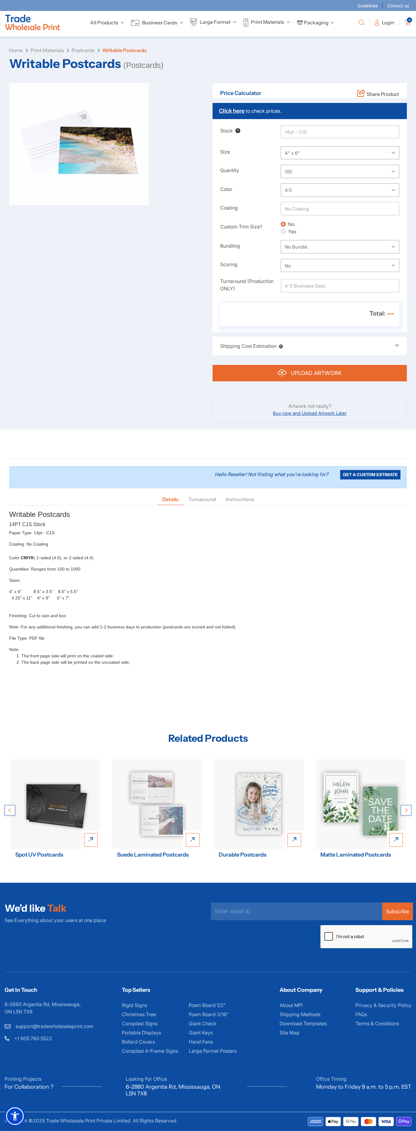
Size (225, 152)
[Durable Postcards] (259, 804)
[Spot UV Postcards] (55, 804)
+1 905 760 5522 (32, 1038)
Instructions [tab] (240, 499)
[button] (280, 346)
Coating (229, 208)
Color (226, 189)
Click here (232, 111)
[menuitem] (104, 22)
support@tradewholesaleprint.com (53, 1026)
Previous (10, 810)
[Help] (236, 131)
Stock (226, 131)
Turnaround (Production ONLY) (246, 285)
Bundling (230, 246)
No (291, 224)
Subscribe (397, 911)
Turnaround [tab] (202, 499)
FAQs (361, 1014)
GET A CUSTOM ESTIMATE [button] (370, 474)
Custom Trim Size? (241, 227)
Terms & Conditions (377, 1023)
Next (406, 810)
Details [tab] (170, 499)
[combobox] (340, 153)
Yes (292, 231)
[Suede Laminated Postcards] (157, 804)
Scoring (229, 264)
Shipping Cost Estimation (248, 346)
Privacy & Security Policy (383, 1005)
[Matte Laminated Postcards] (361, 804)
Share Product (383, 94)
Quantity (229, 170)
